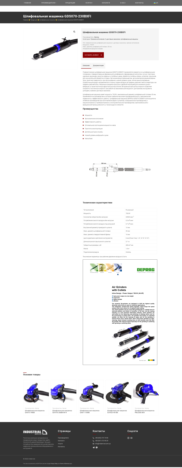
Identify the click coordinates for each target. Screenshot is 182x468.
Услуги (89, 3)
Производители (48, 3)
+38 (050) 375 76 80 (101, 438)
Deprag (96, 37)
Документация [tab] (98, 65)
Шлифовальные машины (47, 20)
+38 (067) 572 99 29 (101, 441)
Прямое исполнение (97, 39)
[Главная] (35, 432)
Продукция (70, 3)
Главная (27, 3)
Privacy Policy (54, 463)
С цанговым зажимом (112, 39)
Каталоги (106, 3)
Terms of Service (64, 463)
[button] (74, 32)
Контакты (139, 3)
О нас (122, 3)
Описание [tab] (86, 65)
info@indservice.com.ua (103, 443)
